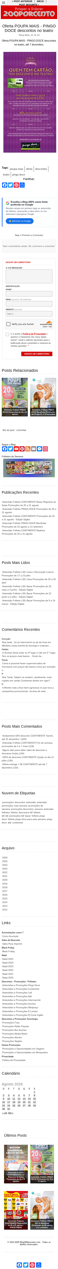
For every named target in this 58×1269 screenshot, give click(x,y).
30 (3, 1109)
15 (34, 1099)
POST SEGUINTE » (29, 4)
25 (14, 1105)
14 (29, 1099)
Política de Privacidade (13, 1060)
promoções (8, 802)
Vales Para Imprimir (12, 943)
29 (34, 1105)
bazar (28, 816)
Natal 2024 (7, 959)
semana (38, 809)
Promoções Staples (12, 1041)
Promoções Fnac (11, 1022)
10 (8, 1099)
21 (29, 1102)
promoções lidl (16, 816)
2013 (4, 906)
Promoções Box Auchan (14, 1030)
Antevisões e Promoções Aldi (17, 996)
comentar (21, 430)
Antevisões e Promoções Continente (20, 989)
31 (8, 1109)
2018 (4, 887)
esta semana (20, 805)
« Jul (4, 1113)
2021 (4, 876)
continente (17, 822)
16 (3, 1102)
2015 (4, 898)
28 (29, 1105)
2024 (4, 865)
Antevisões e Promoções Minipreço (20, 1007)
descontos (41, 169)
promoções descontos (22, 809)
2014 (4, 902)
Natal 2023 (7, 966)
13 (24, 1099)
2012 (4, 909)
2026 (4, 857)
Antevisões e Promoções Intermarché (21, 1000)
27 (24, 1105)
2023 (4, 868)
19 (19, 1102)
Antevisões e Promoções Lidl (17, 992)
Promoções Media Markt (14, 1033)
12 (19, 1099)
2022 (4, 872)
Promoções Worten (12, 1037)
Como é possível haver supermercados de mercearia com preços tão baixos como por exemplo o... (28, 666)
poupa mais (16, 169)
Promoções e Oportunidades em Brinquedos (25, 1052)
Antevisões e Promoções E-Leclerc (20, 1011)
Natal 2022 (7, 970)
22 (34, 1102)
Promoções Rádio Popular (15, 1026)
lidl (6, 816)
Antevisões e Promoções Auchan (19, 1003)
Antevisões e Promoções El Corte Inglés (22, 1015)
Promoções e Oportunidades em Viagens (23, 1048)
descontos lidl (26, 812)
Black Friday (8, 951)
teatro (6, 174)
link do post (9, 430)
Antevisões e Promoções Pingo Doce (21, 985)
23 (3, 1105)
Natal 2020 (7, 977)
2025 (4, 861)
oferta (29, 169)
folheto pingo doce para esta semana (27, 819)
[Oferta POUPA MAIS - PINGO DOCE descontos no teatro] (29, 103)
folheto (14, 812)
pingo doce (18, 174)
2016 (4, 894)
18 (14, 1102)
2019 (4, 883)
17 (8, 1102)
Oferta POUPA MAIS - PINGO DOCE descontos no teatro (29, 28)
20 (24, 1102)
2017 (4, 891)
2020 (4, 880)
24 (8, 1105)
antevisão (31, 802)
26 (19, 1105)
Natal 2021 (7, 974)
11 (14, 1099)
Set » (10, 1113)
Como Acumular (10, 936)
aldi (9, 822)
